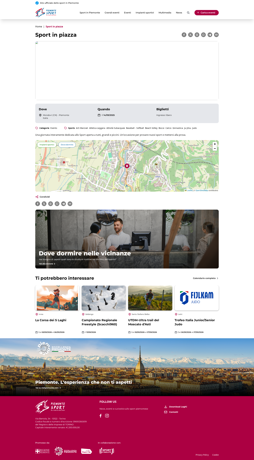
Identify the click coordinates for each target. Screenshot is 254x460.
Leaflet (189, 190)
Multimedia (165, 12)
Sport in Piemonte (90, 12)
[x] (190, 34)
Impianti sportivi (145, 12)
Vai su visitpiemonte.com (47, 388)
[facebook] (184, 34)
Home (38, 26)
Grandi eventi (112, 12)
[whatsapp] (203, 34)
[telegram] (210, 34)
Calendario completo (204, 278)
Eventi (127, 12)
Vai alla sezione (46, 264)
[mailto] (216, 34)
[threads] (197, 34)
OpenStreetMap (201, 190)
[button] (127, 166)
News (179, 12)
